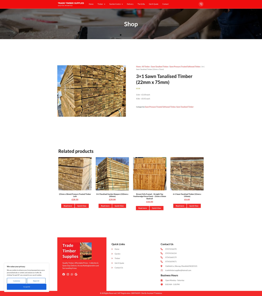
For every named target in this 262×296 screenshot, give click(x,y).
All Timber (146, 66)
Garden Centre (115, 4)
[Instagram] (68, 274)
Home (91, 4)
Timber (100, 4)
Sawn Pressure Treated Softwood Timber (185, 66)
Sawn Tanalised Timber (159, 66)
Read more (68, 206)
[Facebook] (63, 274)
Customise (16, 281)
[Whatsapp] (72, 274)
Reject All (36, 281)
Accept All (26, 287)
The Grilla (141, 4)
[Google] (76, 274)
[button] (122, 69)
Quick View (81, 206)
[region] (26, 277)
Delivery (130, 4)
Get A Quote (153, 4)
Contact (165, 4)
